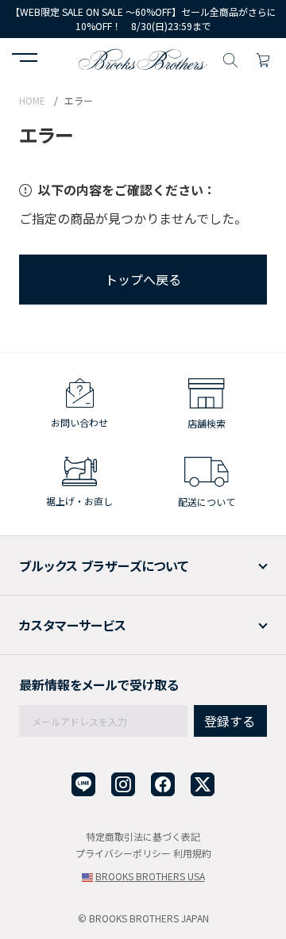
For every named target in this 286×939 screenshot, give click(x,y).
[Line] (83, 784)
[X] (202, 784)
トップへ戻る (143, 279)
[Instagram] (123, 784)
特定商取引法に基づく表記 (143, 836)
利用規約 (192, 853)
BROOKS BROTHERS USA (150, 876)
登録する (229, 720)
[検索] (230, 57)
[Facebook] (163, 784)
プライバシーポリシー (123, 853)
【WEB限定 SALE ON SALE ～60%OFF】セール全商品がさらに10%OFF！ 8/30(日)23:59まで (143, 19)
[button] (24, 59)
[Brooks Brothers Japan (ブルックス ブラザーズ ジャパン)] (143, 58)
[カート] (263, 57)
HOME (32, 100)
